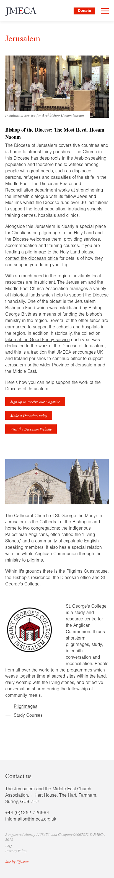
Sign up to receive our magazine (35, 401)
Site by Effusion (17, 861)
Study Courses (28, 715)
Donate (84, 10)
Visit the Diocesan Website (31, 429)
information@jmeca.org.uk (30, 819)
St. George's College (86, 606)
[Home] (22, 11)
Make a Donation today (28, 415)
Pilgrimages (25, 706)
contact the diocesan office (31, 258)
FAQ (8, 845)
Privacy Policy (16, 850)
